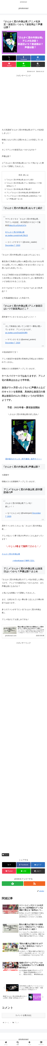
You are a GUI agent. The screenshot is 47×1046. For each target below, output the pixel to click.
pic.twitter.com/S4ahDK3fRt (16, 333)
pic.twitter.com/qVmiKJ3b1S (16, 235)
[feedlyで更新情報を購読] (12, 883)
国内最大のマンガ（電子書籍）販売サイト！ (23, 459)
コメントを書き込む (23, 1015)
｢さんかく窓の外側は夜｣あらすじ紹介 (20, 180)
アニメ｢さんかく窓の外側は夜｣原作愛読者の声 (23, 192)
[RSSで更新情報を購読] (34, 883)
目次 (20, 175)
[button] (38, 64)
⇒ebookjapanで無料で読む (23, 561)
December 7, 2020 (12, 245)
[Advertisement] (23, 101)
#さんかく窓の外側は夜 (15, 232)
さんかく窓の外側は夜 (11, 554)
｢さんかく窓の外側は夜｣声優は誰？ (19, 189)
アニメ (6, 854)
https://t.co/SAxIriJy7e (17, 225)
